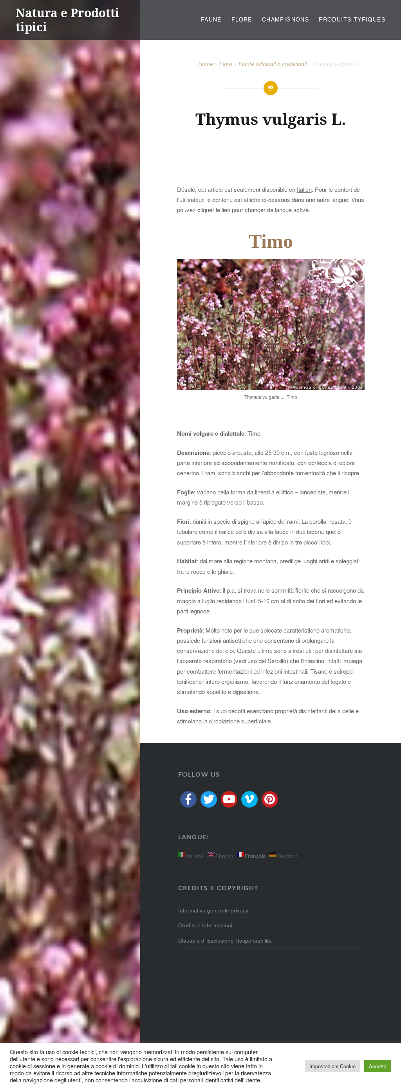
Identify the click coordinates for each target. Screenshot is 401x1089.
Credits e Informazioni (205, 925)
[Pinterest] (270, 799)
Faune (211, 19)
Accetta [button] (378, 1066)
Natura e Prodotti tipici (67, 20)
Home (205, 64)
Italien (304, 189)
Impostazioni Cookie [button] (332, 1066)
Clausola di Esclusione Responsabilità (225, 940)
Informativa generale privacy (213, 910)
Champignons (285, 19)
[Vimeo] (249, 799)
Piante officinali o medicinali (272, 64)
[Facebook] (188, 799)
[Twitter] (208, 799)
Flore (241, 19)
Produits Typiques (352, 19)
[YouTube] (229, 799)
